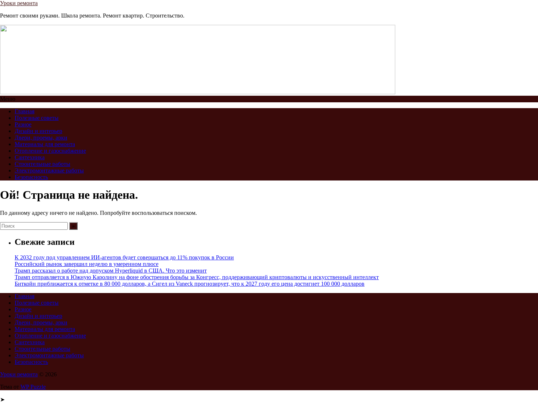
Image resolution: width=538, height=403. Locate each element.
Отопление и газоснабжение (50, 151)
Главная (24, 111)
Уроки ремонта (19, 3)
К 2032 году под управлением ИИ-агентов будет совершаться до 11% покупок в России (124, 257)
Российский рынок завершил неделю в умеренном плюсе (86, 264)
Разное (23, 124)
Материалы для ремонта (45, 144)
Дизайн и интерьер (38, 131)
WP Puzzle (33, 387)
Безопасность (31, 177)
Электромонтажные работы (49, 170)
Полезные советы (37, 118)
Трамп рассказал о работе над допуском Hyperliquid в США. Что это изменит (111, 270)
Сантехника (30, 157)
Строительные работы (42, 164)
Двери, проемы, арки (41, 137)
